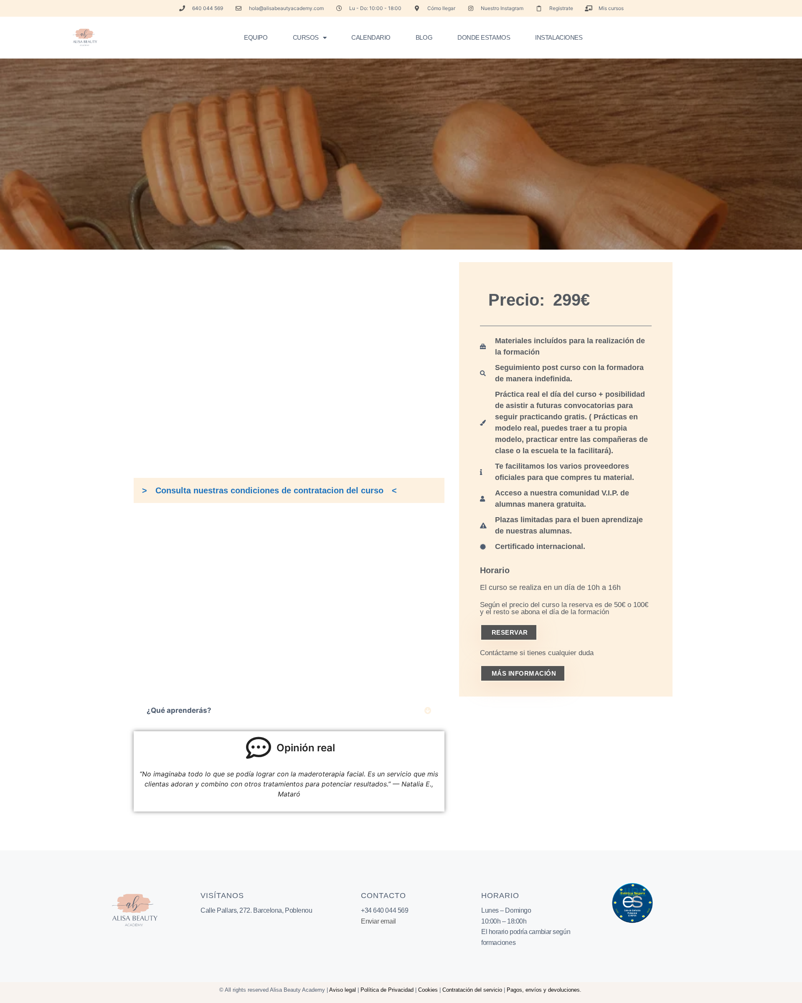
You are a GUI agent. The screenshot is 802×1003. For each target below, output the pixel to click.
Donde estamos (483, 37)
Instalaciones (558, 37)
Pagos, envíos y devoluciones (543, 990)
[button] (289, 710)
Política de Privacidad (387, 990)
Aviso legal (342, 990)
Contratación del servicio (472, 990)
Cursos (306, 37)
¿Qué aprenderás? (179, 710)
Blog (424, 37)
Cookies (428, 990)
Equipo (255, 37)
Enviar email (378, 921)
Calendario (371, 37)
